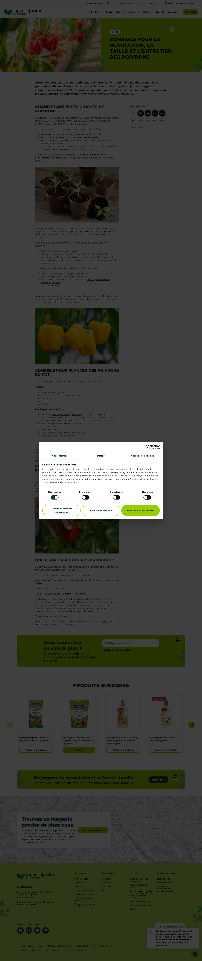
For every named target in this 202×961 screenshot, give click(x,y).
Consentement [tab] (59, 455)
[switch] (85, 497)
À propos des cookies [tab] (142, 455)
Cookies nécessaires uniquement (61, 510)
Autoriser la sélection (101, 510)
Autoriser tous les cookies (140, 510)
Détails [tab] (101, 455)
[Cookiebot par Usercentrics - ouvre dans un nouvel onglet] (148, 447)
